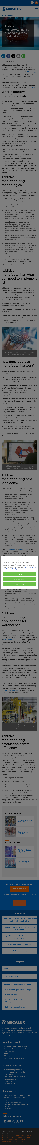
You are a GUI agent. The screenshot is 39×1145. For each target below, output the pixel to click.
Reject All (19, 574)
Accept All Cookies (19, 579)
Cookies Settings (19, 584)
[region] (19, 572)
